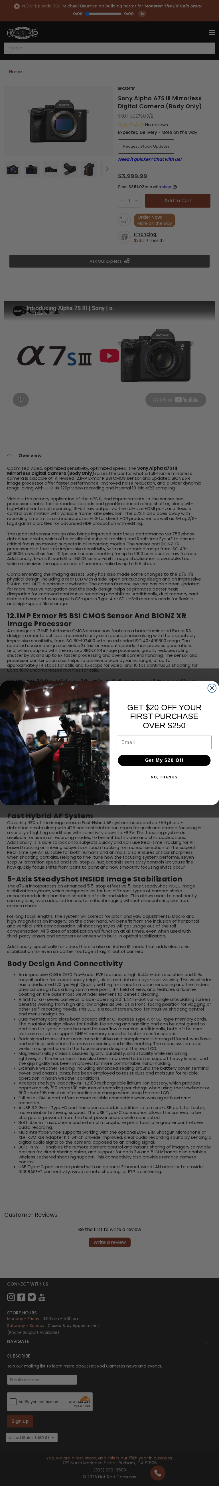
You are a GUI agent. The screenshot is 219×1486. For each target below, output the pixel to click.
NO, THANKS (164, 777)
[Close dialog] (212, 688)
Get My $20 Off (164, 760)
